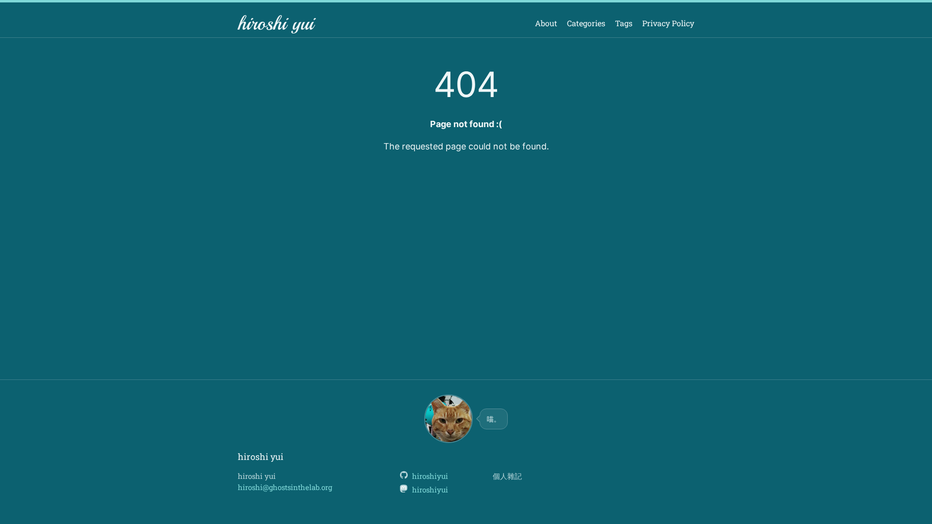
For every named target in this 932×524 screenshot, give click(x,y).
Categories (586, 23)
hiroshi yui (276, 23)
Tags (623, 23)
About (546, 23)
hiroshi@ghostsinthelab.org (285, 487)
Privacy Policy (668, 23)
